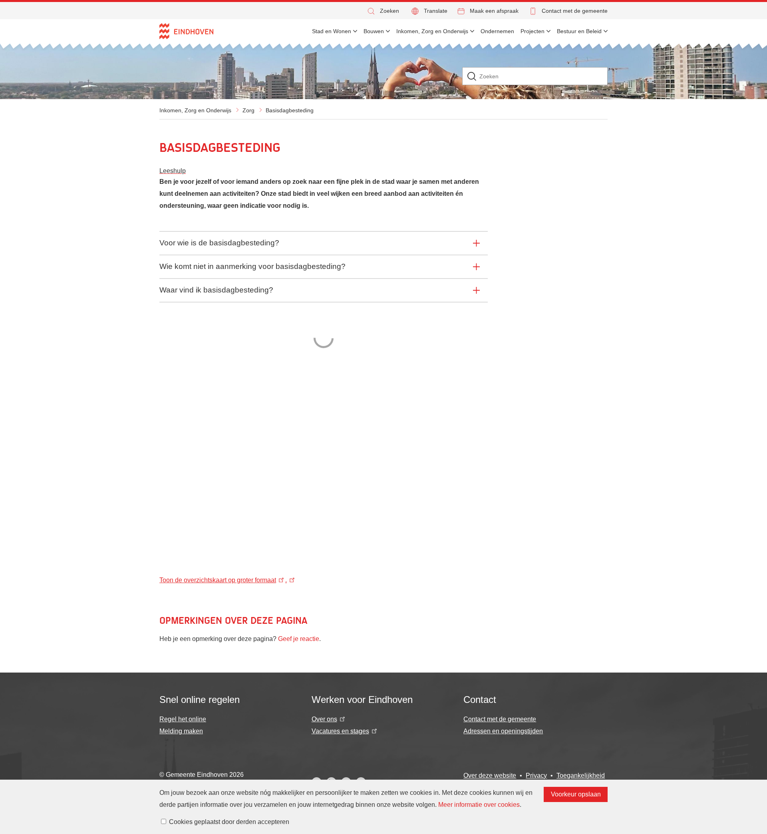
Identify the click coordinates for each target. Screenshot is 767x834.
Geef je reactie (298, 638)
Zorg (248, 110)
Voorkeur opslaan (576, 794)
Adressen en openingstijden (503, 731)
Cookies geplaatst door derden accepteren (229, 821)
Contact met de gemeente (575, 11)
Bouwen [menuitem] (374, 31)
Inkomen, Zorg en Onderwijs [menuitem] (432, 31)
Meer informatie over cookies (479, 804)
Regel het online (182, 719)
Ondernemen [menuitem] (497, 31)
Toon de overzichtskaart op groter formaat (217, 580)
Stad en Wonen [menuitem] (331, 31)
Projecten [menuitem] (532, 31)
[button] (382, 11)
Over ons (324, 719)
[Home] (186, 31)
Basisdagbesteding (290, 110)
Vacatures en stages (340, 731)
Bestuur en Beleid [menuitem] (579, 31)
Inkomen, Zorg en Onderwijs (195, 110)
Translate (435, 11)
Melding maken (181, 731)
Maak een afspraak (494, 11)
